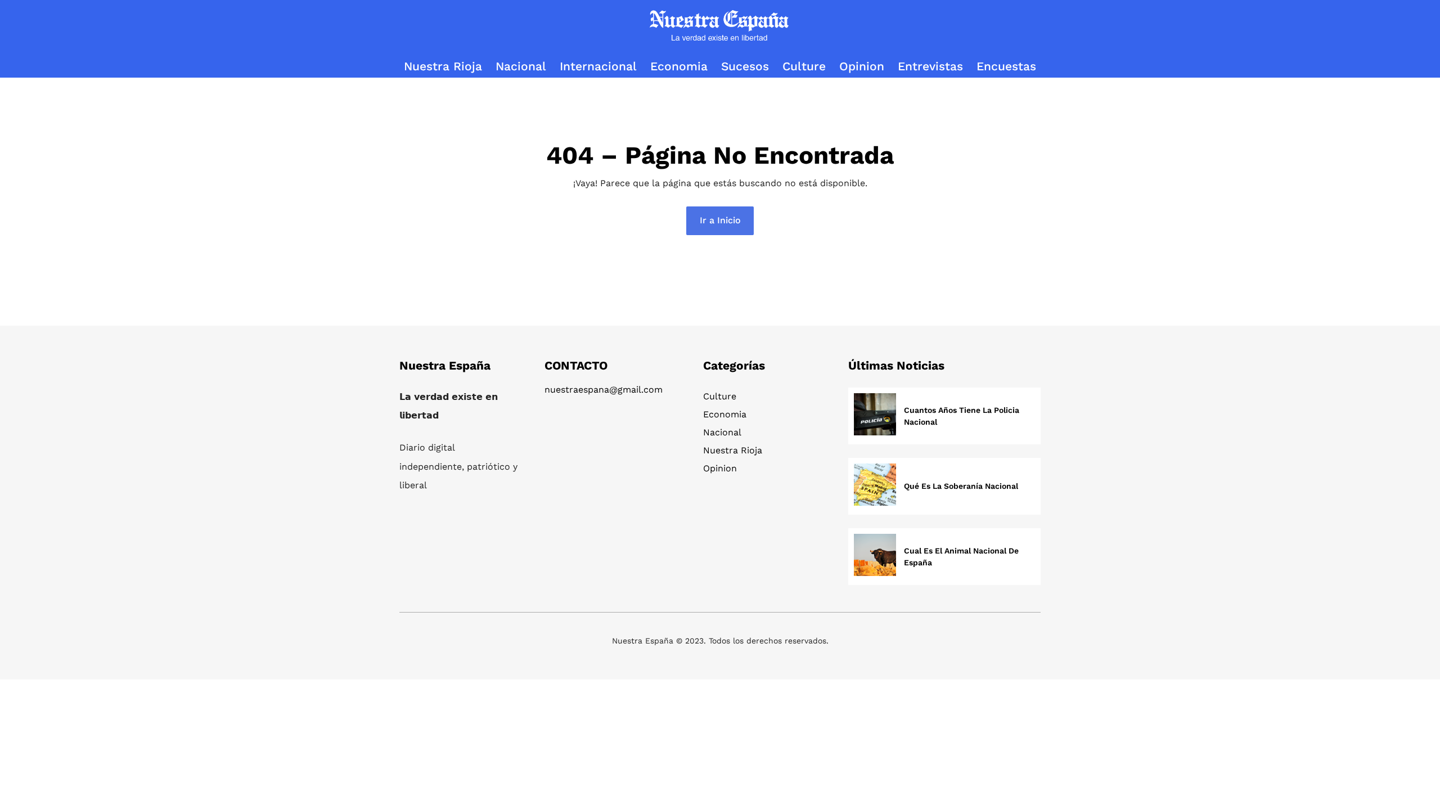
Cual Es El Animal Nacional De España (961, 556)
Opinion (720, 468)
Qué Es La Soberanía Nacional (961, 486)
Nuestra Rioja (732, 450)
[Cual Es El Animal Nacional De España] (875, 556)
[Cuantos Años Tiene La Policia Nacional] (875, 416)
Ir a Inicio (720, 220)
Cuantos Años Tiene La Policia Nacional (961, 416)
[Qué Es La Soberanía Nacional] (875, 486)
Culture (719, 396)
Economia (724, 414)
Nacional (722, 432)
